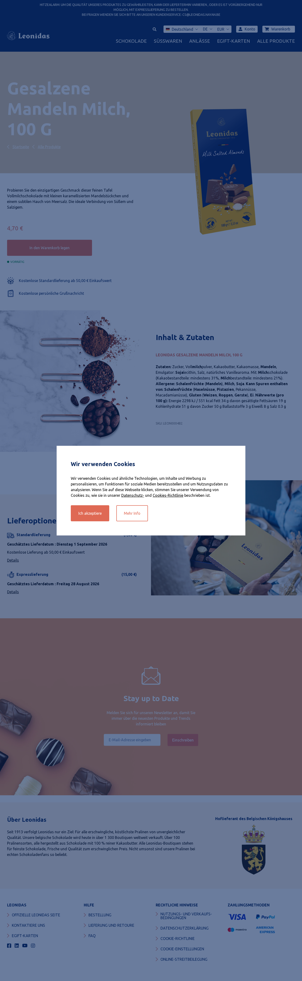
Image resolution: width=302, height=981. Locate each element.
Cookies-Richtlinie (168, 495)
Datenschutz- (132, 495)
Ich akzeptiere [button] (90, 513)
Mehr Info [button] (132, 513)
